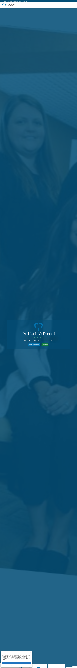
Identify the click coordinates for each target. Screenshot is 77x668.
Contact (71, 5)
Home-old (36, 5)
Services (65, 5)
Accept (16, 663)
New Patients (49, 5)
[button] (30, 652)
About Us (42, 5)
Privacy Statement (20, 665)
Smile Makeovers (58, 5)
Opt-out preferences (12, 665)
